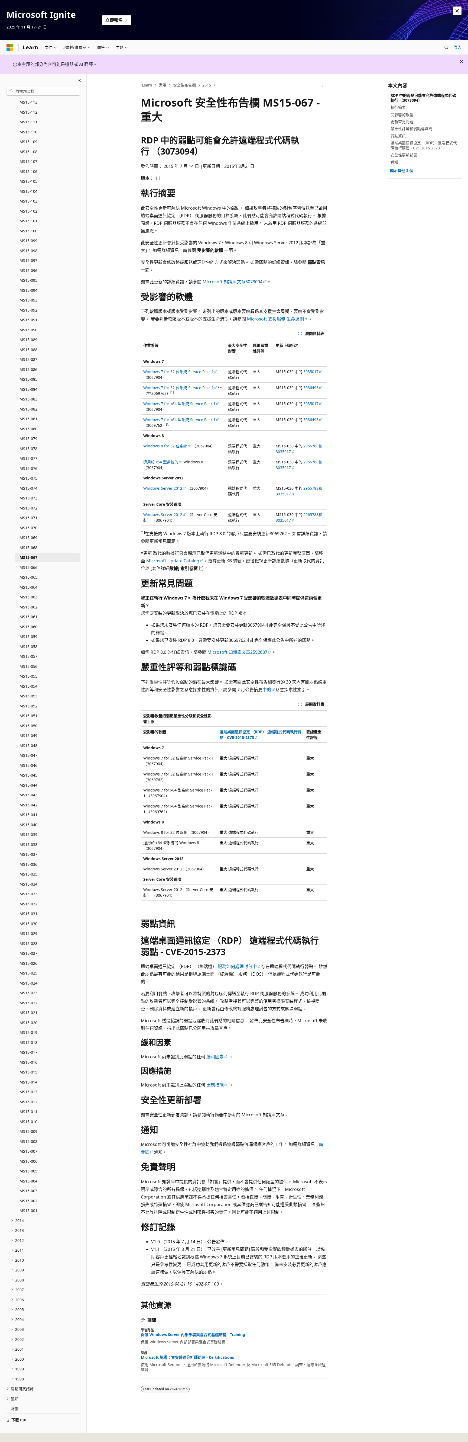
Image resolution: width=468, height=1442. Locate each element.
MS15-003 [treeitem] (28, 1190)
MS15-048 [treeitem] (28, 745)
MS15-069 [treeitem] (28, 537)
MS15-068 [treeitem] (28, 547)
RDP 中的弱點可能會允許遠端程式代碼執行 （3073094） (423, 98)
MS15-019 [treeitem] (28, 1032)
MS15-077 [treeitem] (28, 458)
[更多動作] (322, 85)
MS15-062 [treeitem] (28, 607)
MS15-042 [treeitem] (28, 804)
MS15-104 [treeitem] (28, 191)
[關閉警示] (457, 11)
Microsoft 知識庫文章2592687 (237, 652)
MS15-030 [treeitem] (28, 923)
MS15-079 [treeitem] (28, 438)
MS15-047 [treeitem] (28, 755)
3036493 (310, 387)
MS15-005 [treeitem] (28, 1171)
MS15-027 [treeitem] (28, 953)
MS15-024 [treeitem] (28, 983)
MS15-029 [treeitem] (28, 933)
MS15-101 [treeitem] (28, 220)
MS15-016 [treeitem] (28, 1062)
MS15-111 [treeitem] (28, 121)
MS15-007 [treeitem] (28, 1151)
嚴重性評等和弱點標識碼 (411, 128)
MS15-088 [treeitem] (28, 349)
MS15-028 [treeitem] (28, 943)
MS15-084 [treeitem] (28, 389)
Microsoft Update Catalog (172, 561)
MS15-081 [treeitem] (28, 418)
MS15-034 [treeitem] (28, 884)
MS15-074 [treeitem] (28, 488)
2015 (206, 85)
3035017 (310, 371)
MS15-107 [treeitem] (28, 161)
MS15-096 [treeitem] (28, 270)
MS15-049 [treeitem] (28, 735)
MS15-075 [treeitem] (28, 478)
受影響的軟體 (402, 114)
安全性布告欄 (184, 85)
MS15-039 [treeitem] (28, 834)
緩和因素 (215, 1057)
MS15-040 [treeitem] (28, 824)
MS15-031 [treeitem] (28, 913)
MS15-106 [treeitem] (28, 171)
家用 (162, 85)
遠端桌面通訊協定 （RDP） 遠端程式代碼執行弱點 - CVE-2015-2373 (424, 145)
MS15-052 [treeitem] (28, 706)
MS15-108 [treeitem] (28, 151)
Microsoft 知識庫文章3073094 (232, 282)
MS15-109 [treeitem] (28, 141)
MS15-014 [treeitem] (28, 1082)
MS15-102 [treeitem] (28, 211)
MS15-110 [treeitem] (28, 131)
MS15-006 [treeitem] (28, 1161)
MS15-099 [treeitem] (28, 240)
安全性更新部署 (404, 155)
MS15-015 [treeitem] (28, 1072)
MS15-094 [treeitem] (28, 290)
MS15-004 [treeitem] (28, 1181)
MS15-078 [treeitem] (28, 448)
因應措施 (215, 1085)
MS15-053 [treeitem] (28, 695)
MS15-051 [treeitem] (28, 715)
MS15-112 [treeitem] (28, 112)
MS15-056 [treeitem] (28, 666)
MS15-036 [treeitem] (28, 864)
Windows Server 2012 (162, 488)
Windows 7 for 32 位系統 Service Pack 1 (178, 371)
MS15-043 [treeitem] (28, 794)
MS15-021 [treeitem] (28, 1012)
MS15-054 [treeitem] (28, 686)
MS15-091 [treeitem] (28, 319)
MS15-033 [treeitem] (28, 893)
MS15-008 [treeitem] (28, 1141)
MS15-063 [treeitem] (28, 597)
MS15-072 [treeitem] (28, 508)
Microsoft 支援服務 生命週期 (275, 319)
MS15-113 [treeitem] (28, 102)
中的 (266, 690)
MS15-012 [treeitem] (28, 1101)
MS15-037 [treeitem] (28, 854)
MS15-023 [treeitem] (28, 992)
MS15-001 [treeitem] (28, 1210)
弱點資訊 (398, 135)
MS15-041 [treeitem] (28, 814)
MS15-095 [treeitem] (28, 280)
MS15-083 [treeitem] (28, 399)
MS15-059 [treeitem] (28, 636)
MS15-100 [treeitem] (28, 230)
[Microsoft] (10, 47)
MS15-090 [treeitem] (28, 329)
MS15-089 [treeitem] (28, 339)
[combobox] (43, 91)
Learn (147, 85)
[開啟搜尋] (446, 47)
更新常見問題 (402, 121)
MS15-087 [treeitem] (28, 359)
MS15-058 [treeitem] (28, 646)
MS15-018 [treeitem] (28, 1042)
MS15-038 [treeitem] (28, 844)
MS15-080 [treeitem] (28, 428)
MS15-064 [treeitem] (28, 587)
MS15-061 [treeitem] (28, 616)
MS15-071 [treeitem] (28, 517)
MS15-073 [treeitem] (28, 498)
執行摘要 (398, 107)
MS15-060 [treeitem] (28, 626)
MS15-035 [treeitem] (28, 874)
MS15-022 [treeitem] (28, 1002)
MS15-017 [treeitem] (28, 1052)
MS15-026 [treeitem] (28, 963)
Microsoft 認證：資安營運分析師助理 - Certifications (187, 1357)
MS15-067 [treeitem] (28, 557)
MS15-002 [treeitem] (28, 1200)
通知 (394, 162)
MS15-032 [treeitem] (28, 903)
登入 (457, 47)
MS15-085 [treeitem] (28, 379)
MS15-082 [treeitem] (28, 409)
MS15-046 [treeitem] (28, 765)
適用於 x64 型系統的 (160, 461)
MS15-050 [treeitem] (28, 725)
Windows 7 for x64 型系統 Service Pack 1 (179, 403)
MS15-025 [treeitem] (28, 973)
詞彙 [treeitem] (14, 1408)
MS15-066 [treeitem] (28, 567)
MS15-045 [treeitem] (28, 775)
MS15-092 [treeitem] (28, 310)
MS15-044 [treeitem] (28, 785)
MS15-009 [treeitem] (28, 1131)
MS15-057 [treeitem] (28, 656)
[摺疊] (79, 80)
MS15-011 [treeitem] (28, 1111)
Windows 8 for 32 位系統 (165, 445)
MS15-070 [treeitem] (28, 527)
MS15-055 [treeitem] (28, 676)
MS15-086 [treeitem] (28, 369)
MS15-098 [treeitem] (28, 250)
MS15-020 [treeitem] (28, 1022)
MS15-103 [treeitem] (28, 201)
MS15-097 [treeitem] (28, 260)
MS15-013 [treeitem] (28, 1091)
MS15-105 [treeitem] (28, 181)
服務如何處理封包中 (237, 966)
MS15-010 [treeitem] (28, 1121)
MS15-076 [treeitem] (28, 468)
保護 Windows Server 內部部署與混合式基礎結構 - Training (193, 1334)
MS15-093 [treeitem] (28, 300)
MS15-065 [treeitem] (28, 577)
